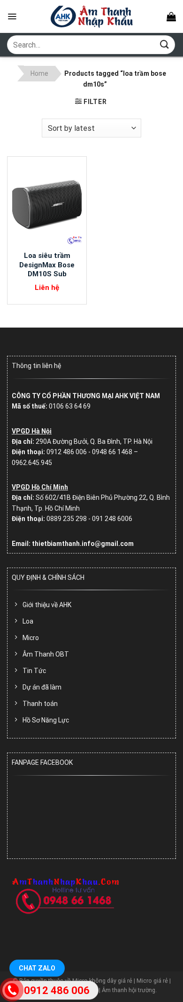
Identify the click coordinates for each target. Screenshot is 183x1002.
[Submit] (164, 44)
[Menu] (12, 16)
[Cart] (171, 16)
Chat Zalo (37, 968)
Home (39, 73)
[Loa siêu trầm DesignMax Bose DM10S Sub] (47, 203)
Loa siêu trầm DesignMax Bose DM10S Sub (47, 264)
